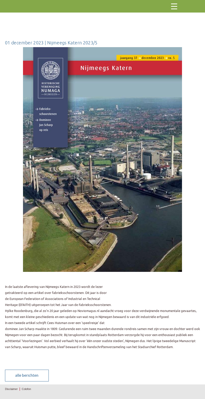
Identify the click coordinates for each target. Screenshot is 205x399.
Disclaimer (11, 388)
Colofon (26, 388)
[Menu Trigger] (174, 6)
